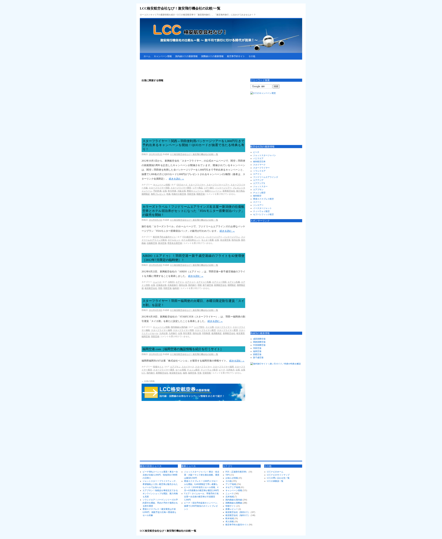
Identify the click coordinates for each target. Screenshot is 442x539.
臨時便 (176, 288)
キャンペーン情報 (163, 56)
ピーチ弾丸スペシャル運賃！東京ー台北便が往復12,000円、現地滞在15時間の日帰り (160, 475)
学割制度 (206, 333)
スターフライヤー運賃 (227, 330)
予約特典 (157, 191)
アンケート (199, 237)
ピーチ (222, 370)
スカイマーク (188, 366)
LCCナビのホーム (275, 472)
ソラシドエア (259, 171)
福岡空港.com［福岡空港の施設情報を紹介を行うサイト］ (182, 349)
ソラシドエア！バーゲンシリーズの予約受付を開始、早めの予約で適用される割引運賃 (160, 503)
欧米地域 (229, 518)
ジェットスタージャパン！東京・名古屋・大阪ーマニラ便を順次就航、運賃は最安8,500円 (201, 475)
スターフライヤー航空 (205, 330)
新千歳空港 (208, 285)
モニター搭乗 (207, 240)
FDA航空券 (187, 237)
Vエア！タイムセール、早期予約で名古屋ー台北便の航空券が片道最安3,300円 (201, 496)
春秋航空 (257, 196)
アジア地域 (230, 484)
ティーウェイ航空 (209, 370)
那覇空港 (257, 354)
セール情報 (180, 370)
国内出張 (236, 240)
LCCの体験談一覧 (275, 481)
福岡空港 (146, 336)
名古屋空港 (225, 240)
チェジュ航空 (193, 370)
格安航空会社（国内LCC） (237, 512)
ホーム (147, 56)
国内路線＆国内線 (179, 327)
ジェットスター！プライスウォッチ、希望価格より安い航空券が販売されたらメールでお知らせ (160, 484)
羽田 (160, 288)
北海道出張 (161, 285)
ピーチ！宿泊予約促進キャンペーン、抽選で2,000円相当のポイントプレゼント (201, 506)
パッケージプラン (231, 237)
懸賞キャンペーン (195, 191)
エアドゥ (180, 282)
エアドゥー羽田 (219, 282)
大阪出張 (181, 191)
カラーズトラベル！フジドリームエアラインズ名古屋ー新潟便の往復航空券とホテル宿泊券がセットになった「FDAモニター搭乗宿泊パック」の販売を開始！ (193, 211)
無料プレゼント (158, 194)
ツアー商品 (197, 188)
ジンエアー (258, 205)
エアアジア (258, 180)
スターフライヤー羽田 (159, 188)
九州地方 (230, 370)
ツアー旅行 (209, 188)
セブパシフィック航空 (263, 214)
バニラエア (258, 158)
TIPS (227, 475)
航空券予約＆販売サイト (164, 237)
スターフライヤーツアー (218, 185)
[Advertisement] (203, 69)
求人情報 (229, 521)
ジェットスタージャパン (264, 155)
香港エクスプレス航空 (263, 199)
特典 (168, 194)
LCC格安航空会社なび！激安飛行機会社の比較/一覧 (180, 8)
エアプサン (175, 366)
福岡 (185, 373)
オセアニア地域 (232, 487)
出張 (165, 191)
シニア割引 (199, 327)
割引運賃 (187, 333)
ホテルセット (174, 240)
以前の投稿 (148, 381)
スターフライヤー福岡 (161, 330)
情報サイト (158, 366)
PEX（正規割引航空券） (236, 472)
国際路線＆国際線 (233, 503)
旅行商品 (240, 191)
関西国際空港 (259, 342)
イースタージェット (262, 208)
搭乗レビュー (231, 509)
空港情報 (207, 373)
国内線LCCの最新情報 (186, 56)
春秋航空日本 (259, 161)
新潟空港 (162, 243)
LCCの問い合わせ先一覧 (278, 478)
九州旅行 (173, 333)
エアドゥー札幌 (203, 282)
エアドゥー (190, 282)
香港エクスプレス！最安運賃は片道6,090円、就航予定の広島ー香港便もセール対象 (159, 512)
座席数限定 (216, 333)
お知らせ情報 (231, 478)
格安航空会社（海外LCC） (237, 515)
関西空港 (200, 194)
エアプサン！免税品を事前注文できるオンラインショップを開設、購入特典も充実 (160, 493)
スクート (257, 202)
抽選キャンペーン (213, 191)
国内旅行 (192, 285)
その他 (251, 56)
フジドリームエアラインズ (265, 177)
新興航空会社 (229, 191)
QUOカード (182, 185)
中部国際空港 (259, 345)
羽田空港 (191, 194)
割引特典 (172, 191)
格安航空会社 (151, 288)
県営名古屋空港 (174, 243)
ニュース (157, 282)
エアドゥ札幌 (234, 282)
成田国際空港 (259, 339)
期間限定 (146, 194)
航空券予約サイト (236, 56)
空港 (199, 373)
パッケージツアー (223, 188)
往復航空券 (152, 243)
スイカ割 (210, 327)
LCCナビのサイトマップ (278, 475)
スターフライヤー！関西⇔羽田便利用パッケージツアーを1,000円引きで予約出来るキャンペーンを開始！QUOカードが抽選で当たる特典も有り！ (193, 145)
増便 (200, 285)
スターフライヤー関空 (181, 188)
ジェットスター (260, 186)
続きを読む (176, 178)
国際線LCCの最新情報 (212, 56)
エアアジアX (259, 183)
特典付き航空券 (179, 194)
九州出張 (163, 333)
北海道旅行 (172, 285)
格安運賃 (240, 333)
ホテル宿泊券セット (190, 240)
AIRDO (171, 282)
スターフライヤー (197, 185)
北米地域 (229, 496)
